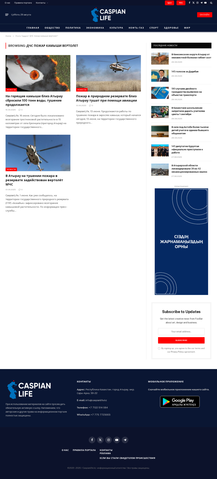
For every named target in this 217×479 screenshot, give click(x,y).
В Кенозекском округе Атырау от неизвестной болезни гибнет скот (191, 56)
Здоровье (171, 27)
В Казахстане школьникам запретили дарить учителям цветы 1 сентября (188, 111)
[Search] (211, 3)
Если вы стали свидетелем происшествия (127, 458)
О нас (7, 3)
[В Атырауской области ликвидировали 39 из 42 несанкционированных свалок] (160, 170)
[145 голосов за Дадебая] (160, 76)
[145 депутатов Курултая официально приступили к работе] (160, 150)
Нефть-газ (136, 27)
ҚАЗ (169, 3)
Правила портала (23, 3)
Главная (33, 27)
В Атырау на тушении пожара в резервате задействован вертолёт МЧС (34, 180)
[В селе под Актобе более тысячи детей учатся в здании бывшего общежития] (160, 131)
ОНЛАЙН (205, 15)
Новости (11, 90)
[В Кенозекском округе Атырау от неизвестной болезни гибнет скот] (160, 59)
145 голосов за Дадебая (185, 71)
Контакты (40, 3)
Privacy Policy (177, 352)
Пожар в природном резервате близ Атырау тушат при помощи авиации (106, 98)
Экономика (95, 27)
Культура (116, 27)
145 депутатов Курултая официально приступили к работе (187, 149)
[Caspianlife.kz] (108, 15)
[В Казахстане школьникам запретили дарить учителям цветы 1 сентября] (160, 112)
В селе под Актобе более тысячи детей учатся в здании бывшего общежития (190, 130)
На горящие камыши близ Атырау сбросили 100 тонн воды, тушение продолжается (34, 100)
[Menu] (6, 14)
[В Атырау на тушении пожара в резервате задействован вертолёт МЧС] (38, 153)
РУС (181, 3)
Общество (52, 27)
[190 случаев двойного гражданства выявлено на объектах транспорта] (160, 93)
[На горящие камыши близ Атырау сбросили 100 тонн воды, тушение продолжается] (38, 73)
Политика (73, 27)
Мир (187, 27)
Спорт (154, 27)
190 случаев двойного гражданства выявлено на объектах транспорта (187, 91)
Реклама (105, 453)
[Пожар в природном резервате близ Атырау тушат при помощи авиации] (108, 73)
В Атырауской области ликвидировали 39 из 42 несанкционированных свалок (189, 168)
